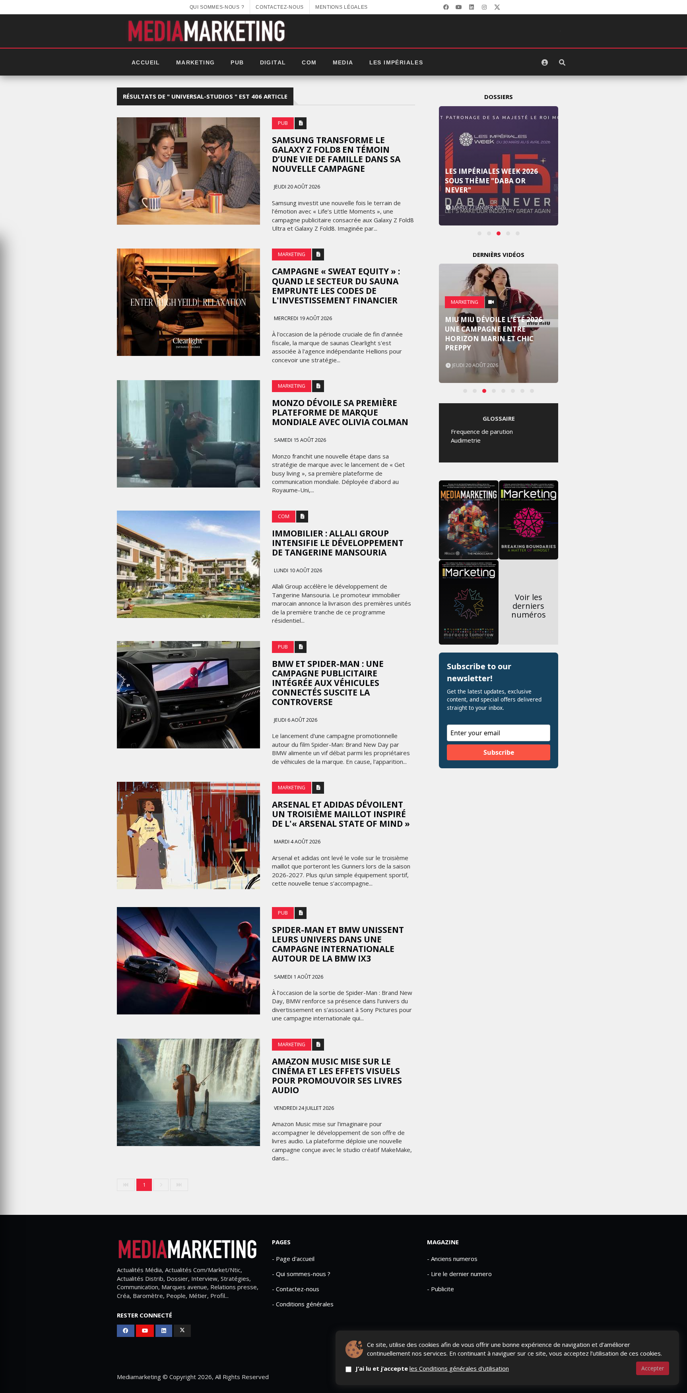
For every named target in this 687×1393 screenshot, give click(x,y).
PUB (237, 62)
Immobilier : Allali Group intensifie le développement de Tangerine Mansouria (338, 543)
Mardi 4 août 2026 (296, 841)
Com (309, 62)
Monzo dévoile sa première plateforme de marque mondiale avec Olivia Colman (340, 412)
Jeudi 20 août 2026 (296, 186)
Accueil (146, 62)
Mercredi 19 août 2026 (302, 318)
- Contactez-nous (295, 1289)
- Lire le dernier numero (459, 1274)
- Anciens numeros (452, 1259)
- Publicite (440, 1289)
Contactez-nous (280, 7)
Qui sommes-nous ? (217, 7)
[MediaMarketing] (207, 31)
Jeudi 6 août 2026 (295, 720)
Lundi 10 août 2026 (297, 570)
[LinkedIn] (471, 7)
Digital (273, 62)
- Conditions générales (303, 1304)
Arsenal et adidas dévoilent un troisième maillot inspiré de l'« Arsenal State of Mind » (341, 814)
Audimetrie (466, 440)
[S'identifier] (545, 62)
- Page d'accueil (293, 1259)
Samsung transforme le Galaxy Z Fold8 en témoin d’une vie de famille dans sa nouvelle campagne (336, 154)
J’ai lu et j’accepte (432, 1368)
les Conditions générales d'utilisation (459, 1368)
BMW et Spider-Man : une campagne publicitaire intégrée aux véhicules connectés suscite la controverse (328, 682)
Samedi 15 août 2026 (299, 440)
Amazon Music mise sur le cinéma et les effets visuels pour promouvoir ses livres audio (337, 1076)
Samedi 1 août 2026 (298, 976)
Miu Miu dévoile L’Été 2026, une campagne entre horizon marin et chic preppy (494, 333)
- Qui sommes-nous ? (301, 1274)
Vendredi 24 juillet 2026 (303, 1108)
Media (343, 62)
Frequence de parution (482, 431)
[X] (497, 7)
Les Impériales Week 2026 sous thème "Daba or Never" (491, 181)
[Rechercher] (562, 62)
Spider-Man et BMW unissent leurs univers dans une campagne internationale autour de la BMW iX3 (338, 944)
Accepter (652, 1368)
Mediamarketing (139, 1377)
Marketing (195, 62)
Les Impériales (396, 62)
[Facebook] (446, 7)
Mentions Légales (341, 7)
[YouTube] (459, 7)
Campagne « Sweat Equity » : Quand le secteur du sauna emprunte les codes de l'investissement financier (336, 285)
